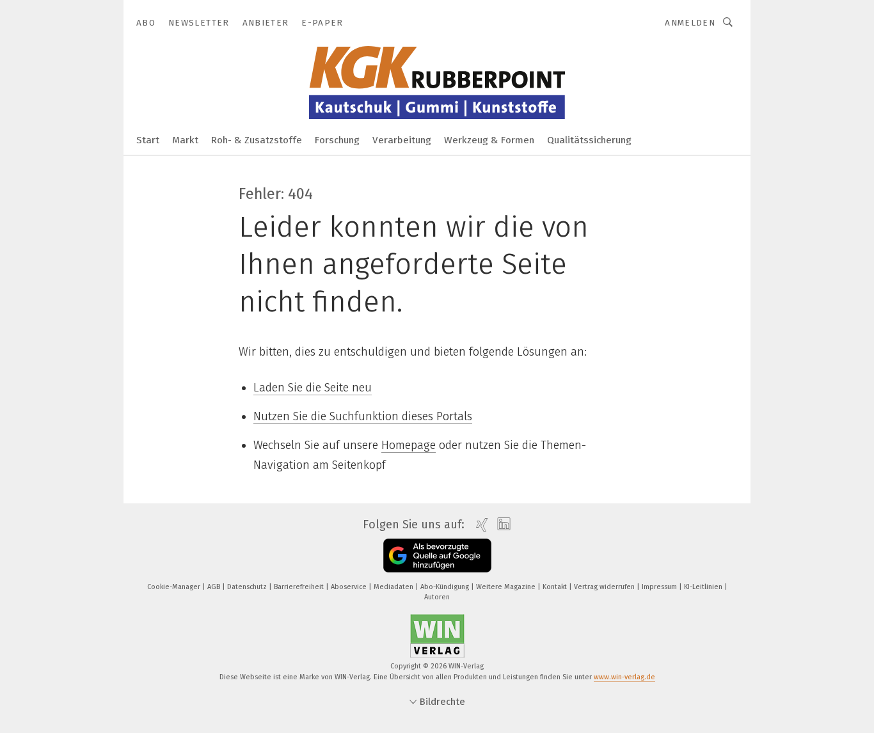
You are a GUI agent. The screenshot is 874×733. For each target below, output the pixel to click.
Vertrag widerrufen (605, 587)
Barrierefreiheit (300, 587)
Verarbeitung (401, 140)
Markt (185, 140)
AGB (214, 587)
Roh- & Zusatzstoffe (256, 140)
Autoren (437, 597)
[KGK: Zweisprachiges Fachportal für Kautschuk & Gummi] (147, 139)
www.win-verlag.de (624, 677)
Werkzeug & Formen (489, 140)
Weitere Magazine (506, 587)
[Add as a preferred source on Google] (437, 555)
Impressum (660, 587)
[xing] (478, 525)
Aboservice (350, 587)
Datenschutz (248, 587)
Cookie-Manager (174, 587)
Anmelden (690, 22)
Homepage (408, 445)
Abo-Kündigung (445, 587)
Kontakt (556, 587)
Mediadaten (394, 587)
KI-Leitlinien (704, 587)
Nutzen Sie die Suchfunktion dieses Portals (362, 416)
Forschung (337, 140)
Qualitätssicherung (589, 140)
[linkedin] (500, 524)
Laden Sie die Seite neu (312, 388)
